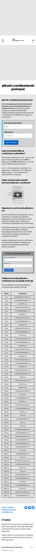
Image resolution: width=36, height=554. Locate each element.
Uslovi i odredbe (8, 507)
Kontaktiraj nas (7, 512)
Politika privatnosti (8, 510)
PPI (20, 228)
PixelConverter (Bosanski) (13, 547)
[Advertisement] (18, 18)
